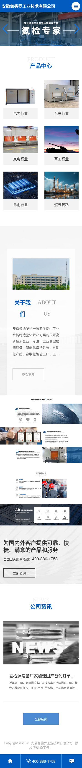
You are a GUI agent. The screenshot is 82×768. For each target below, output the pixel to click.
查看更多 (28, 374)
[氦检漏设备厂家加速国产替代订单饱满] (41, 646)
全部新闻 (41, 719)
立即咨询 (19, 573)
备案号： (46, 747)
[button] (76, 6)
